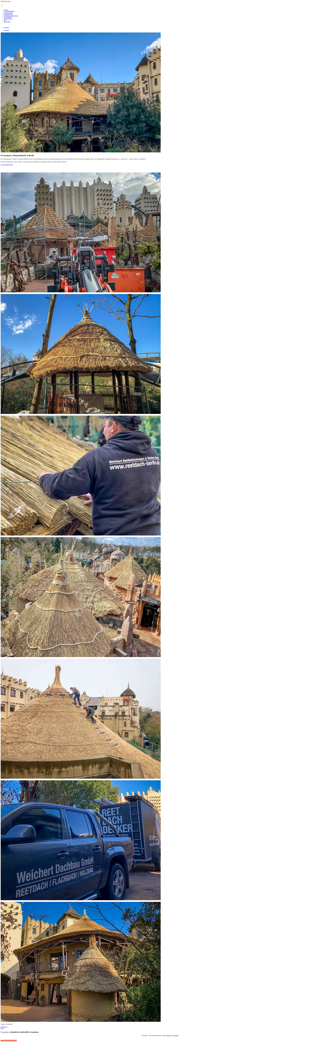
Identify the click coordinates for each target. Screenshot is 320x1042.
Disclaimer (175, 1035)
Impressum (169, 1035)
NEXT (2, 1028)
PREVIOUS (4, 1027)
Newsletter (5, 1032)
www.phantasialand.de (7, 164)
